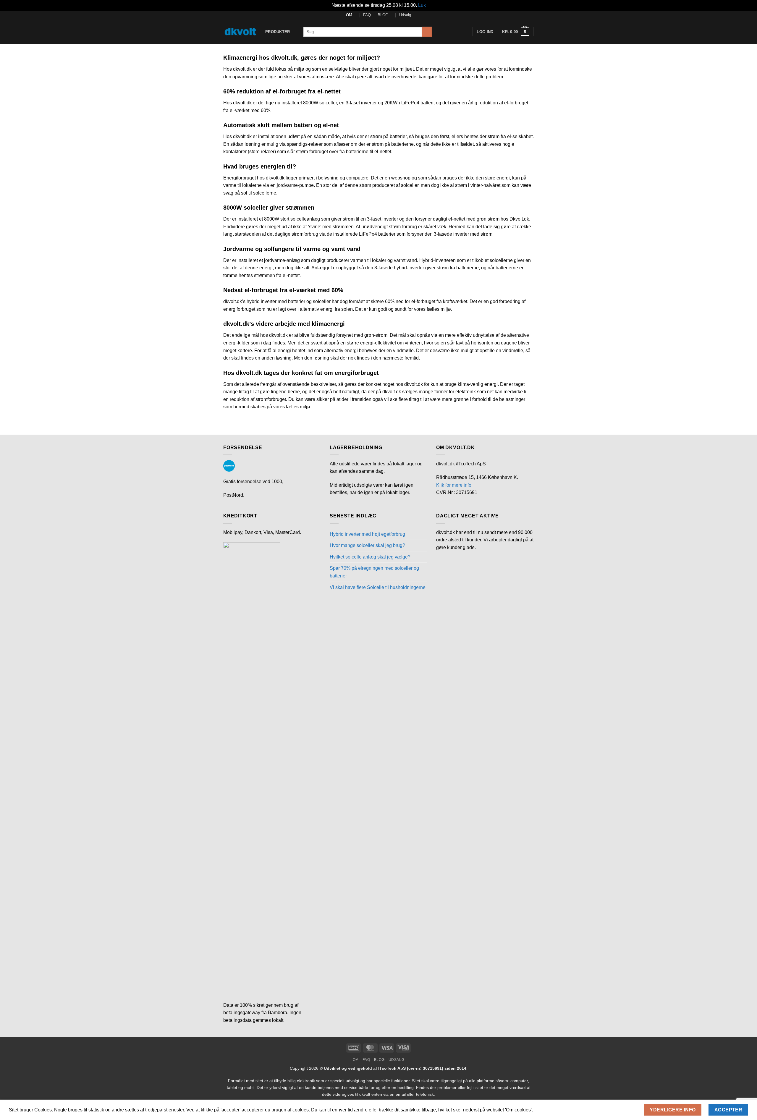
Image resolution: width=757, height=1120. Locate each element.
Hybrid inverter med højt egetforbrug (367, 534)
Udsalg (405, 15)
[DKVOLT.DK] (239, 31)
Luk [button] (422, 5)
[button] (515, 31)
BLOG (383, 15)
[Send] (427, 32)
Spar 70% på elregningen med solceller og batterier (374, 572)
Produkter (277, 32)
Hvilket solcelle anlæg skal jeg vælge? (370, 556)
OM (349, 15)
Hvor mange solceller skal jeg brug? (367, 545)
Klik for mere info (453, 485)
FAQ (367, 15)
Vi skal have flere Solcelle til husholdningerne (378, 587)
